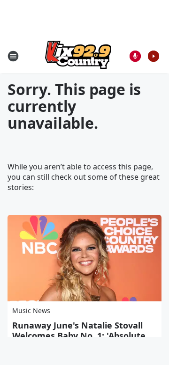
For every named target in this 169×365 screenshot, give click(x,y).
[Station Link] (78, 56)
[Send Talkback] (135, 56)
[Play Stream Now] (153, 56)
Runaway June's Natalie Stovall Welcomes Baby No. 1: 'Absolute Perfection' (79, 335)
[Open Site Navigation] (13, 56)
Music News (31, 310)
